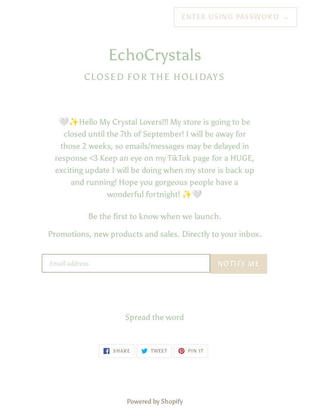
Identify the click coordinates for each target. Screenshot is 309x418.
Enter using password (235, 16)
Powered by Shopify (155, 401)
